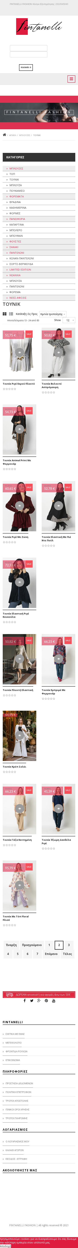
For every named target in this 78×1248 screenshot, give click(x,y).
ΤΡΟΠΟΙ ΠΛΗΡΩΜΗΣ (17, 1118)
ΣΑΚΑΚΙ (13, 247)
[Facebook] (24, 1000)
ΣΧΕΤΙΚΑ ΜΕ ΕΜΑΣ (15, 1034)
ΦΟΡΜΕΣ (14, 213)
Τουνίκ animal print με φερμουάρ (17, 462)
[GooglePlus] (39, 1000)
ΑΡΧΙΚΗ (12, 135)
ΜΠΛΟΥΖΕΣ (24, 135)
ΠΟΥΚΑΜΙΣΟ (17, 190)
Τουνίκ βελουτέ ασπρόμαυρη (52, 385)
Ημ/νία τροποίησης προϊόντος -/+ (51, 314)
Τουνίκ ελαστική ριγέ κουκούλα (16, 615)
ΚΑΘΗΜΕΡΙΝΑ (17, 207)
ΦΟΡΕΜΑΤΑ (16, 196)
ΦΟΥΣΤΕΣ (15, 241)
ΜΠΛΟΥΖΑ (15, 185)
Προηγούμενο (32, 945)
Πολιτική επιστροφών (18, 1092)
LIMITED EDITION (20, 269)
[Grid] (4, 314)
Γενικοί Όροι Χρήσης (17, 1109)
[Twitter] (31, 1000)
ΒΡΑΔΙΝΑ (15, 202)
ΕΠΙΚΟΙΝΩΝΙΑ (13, 1060)
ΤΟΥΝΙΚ (14, 179)
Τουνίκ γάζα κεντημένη (17, 839)
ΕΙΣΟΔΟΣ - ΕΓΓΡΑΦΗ (16, 1158)
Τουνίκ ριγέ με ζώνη (15, 537)
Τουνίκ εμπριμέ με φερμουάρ (53, 691)
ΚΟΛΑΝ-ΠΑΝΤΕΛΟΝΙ (21, 258)
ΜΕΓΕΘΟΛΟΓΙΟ (14, 1042)
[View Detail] (19, 352)
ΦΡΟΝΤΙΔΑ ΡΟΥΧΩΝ (16, 1051)
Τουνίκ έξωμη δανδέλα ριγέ (56, 841)
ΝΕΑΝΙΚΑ (14, 275)
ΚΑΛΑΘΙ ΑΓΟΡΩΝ (15, 1150)
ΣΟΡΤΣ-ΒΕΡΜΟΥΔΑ (21, 264)
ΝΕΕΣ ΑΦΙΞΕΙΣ (17, 297)
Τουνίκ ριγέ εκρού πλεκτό (19, 383)
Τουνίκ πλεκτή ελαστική (18, 690)
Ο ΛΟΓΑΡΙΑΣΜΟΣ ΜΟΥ (17, 1141)
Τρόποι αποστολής (17, 1100)
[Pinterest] (46, 1000)
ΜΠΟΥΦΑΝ (16, 236)
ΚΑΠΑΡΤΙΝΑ (16, 224)
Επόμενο (51, 954)
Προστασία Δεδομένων (19, 1083)
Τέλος (67, 954)
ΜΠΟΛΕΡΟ (15, 230)
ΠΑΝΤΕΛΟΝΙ (16, 252)
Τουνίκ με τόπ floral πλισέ (16, 918)
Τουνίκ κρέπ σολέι (14, 766)
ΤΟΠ (12, 174)
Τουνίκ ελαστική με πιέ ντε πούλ (56, 538)
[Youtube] (53, 1000)
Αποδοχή (5, 1246)
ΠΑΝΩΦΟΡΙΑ (17, 219)
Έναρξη (11, 945)
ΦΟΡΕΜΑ (14, 292)
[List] (11, 314)
